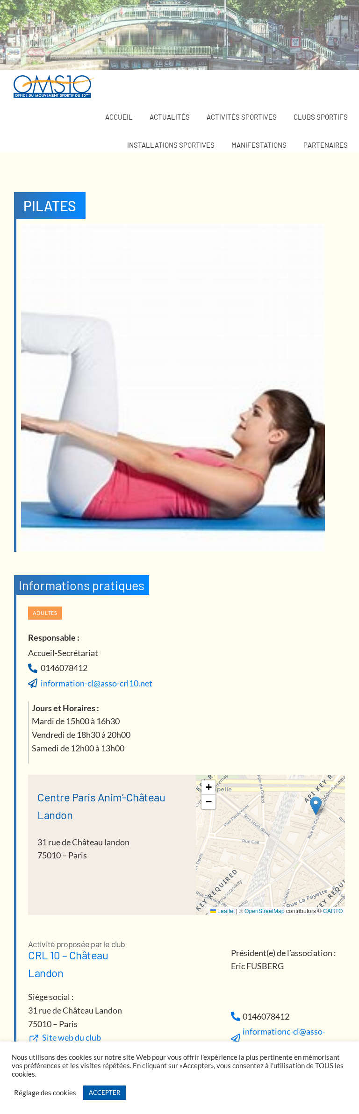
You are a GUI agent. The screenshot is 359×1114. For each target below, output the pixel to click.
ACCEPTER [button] (104, 1092)
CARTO (333, 910)
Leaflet (225, 910)
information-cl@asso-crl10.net (96, 683)
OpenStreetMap (264, 910)
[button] (316, 805)
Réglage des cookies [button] (45, 1093)
